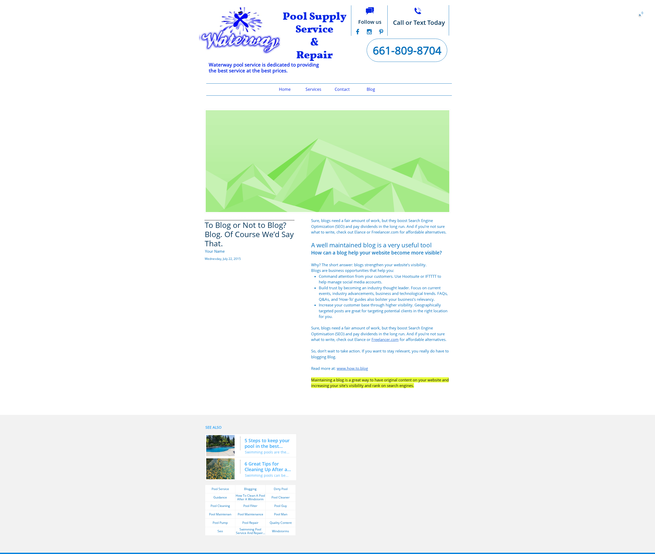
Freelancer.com (385, 339)
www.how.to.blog (352, 368)
